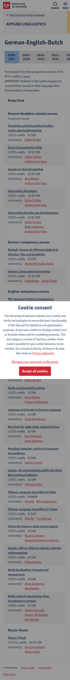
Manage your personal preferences (35, 362)
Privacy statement (43, 353)
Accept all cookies (35, 371)
